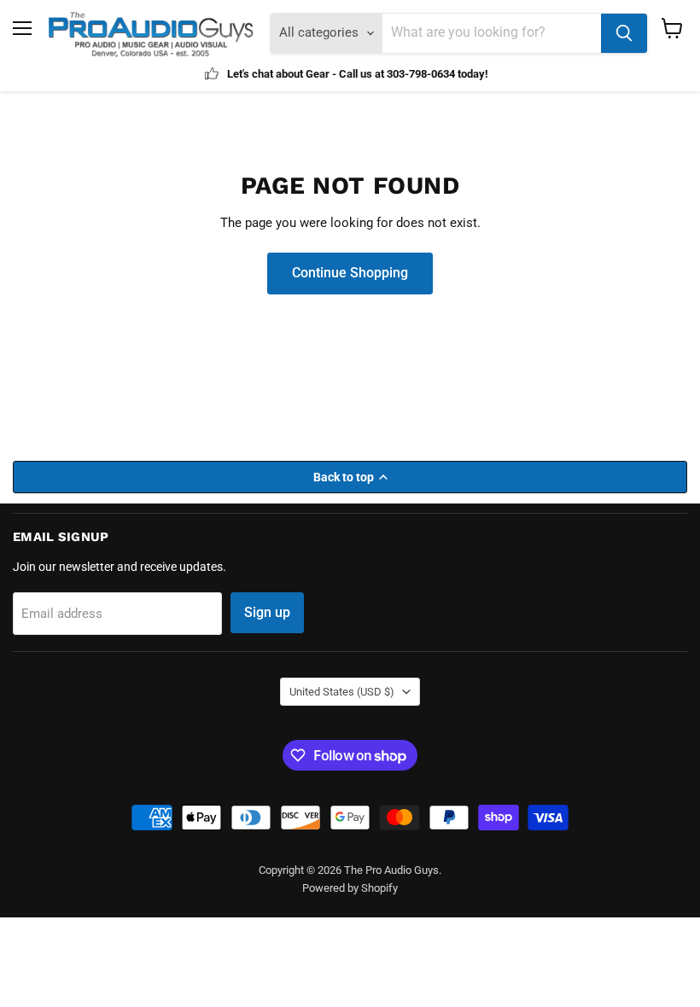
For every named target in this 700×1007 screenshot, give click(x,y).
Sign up (267, 612)
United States (341, 691)
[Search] (624, 33)
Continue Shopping (350, 273)
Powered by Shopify (350, 888)
